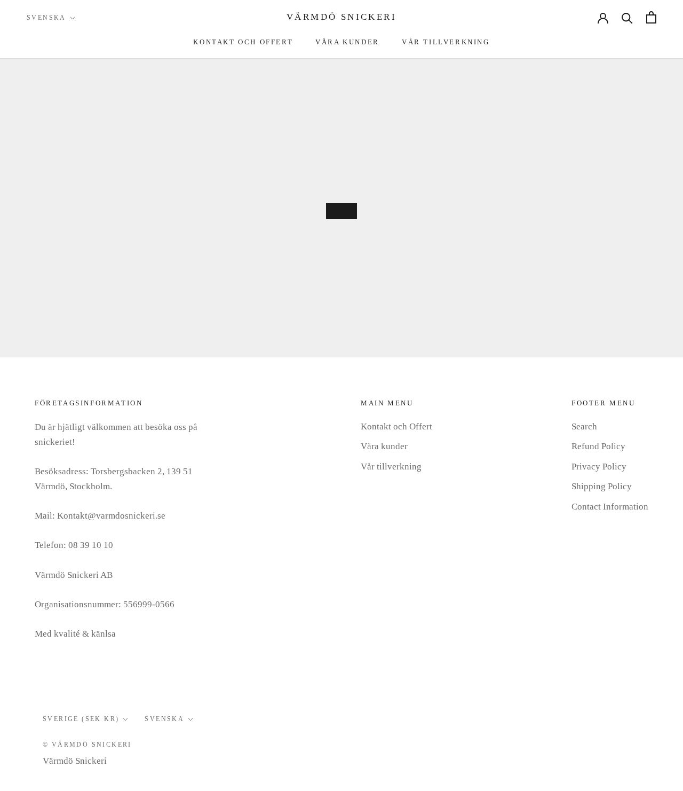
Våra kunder (347, 42)
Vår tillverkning (446, 42)
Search (584, 426)
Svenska (46, 17)
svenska (164, 719)
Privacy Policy (598, 466)
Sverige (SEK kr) (81, 719)
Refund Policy (598, 446)
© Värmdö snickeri (87, 744)
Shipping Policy (601, 486)
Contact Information (609, 507)
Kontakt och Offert (243, 42)
